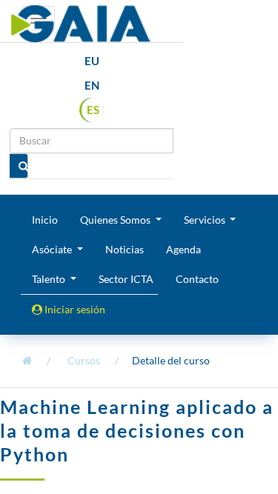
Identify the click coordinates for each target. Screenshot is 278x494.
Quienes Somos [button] (116, 219)
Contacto (197, 279)
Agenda (183, 249)
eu (92, 60)
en (92, 85)
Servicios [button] (206, 219)
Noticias (124, 249)
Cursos (83, 360)
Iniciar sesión (73, 309)
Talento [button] (49, 279)
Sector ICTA (126, 279)
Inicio (45, 219)
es (93, 109)
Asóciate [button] (53, 249)
